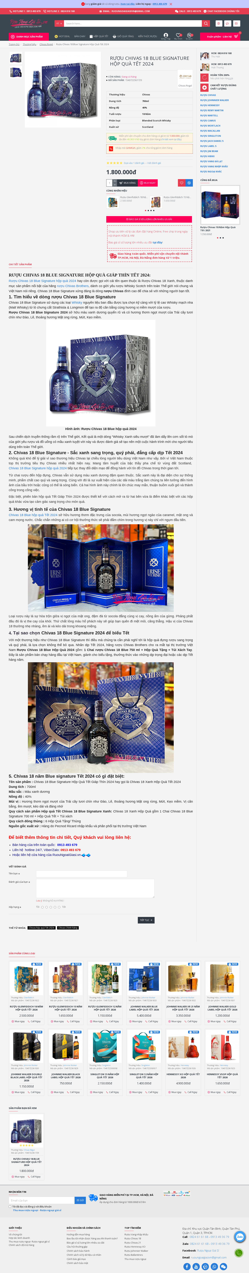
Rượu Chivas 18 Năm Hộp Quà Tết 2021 (218, 229)
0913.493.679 (160, 3)
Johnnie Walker (148, 997)
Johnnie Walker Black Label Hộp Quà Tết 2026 (65, 1076)
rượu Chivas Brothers (73, 286)
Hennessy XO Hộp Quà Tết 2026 (183, 1076)
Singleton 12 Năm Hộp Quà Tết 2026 (144, 1076)
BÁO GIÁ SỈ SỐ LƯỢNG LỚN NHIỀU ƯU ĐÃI (150, 219)
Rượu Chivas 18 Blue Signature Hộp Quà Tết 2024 (26, 1162)
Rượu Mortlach (210, 125)
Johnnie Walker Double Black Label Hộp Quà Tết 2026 (26, 1077)
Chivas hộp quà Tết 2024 (41, 927)
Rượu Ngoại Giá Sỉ (208, 1250)
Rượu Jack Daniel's (211, 141)
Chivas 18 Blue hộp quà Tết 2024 (33, 515)
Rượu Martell (209, 115)
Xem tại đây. (127, 3)
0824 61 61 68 (199, 1237)
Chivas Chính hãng (68, 927)
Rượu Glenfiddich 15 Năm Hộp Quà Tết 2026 (178, 197)
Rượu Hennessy (210, 105)
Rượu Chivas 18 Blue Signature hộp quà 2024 (42, 281)
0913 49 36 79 (220, 1237)
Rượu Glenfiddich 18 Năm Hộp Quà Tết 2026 (134, 197)
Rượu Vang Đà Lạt (211, 161)
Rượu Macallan (210, 130)
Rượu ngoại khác (211, 171)
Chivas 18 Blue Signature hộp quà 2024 (38, 468)
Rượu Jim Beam (209, 151)
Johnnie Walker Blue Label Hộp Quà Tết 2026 (144, 1008)
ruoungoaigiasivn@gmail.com (209, 1257)
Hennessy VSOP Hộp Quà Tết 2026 (222, 1076)
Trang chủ (14, 44)
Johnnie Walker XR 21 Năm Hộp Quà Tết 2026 (183, 1008)
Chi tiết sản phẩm (20, 264)
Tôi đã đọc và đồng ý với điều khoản (36, 1208)
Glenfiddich (29, 997)
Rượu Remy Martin (211, 110)
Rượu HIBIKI (207, 156)
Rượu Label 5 (208, 146)
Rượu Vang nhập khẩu (214, 166)
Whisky (77, 302)
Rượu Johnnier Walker (214, 100)
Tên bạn (13, 873)
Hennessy (185, 1065)
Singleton (106, 1065)
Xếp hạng (14, 907)
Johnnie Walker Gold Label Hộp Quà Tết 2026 (222, 1008)
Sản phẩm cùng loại (22, 953)
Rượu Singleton (210, 135)
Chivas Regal (46, 44)
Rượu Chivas (208, 95)
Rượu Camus (208, 120)
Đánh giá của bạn (18, 881)
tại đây (157, 242)
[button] (145, 210)
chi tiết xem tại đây (171, 139)
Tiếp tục (144, 920)
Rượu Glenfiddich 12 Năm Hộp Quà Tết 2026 (104, 1008)
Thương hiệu (29, 44)
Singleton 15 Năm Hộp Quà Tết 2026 (104, 1076)
